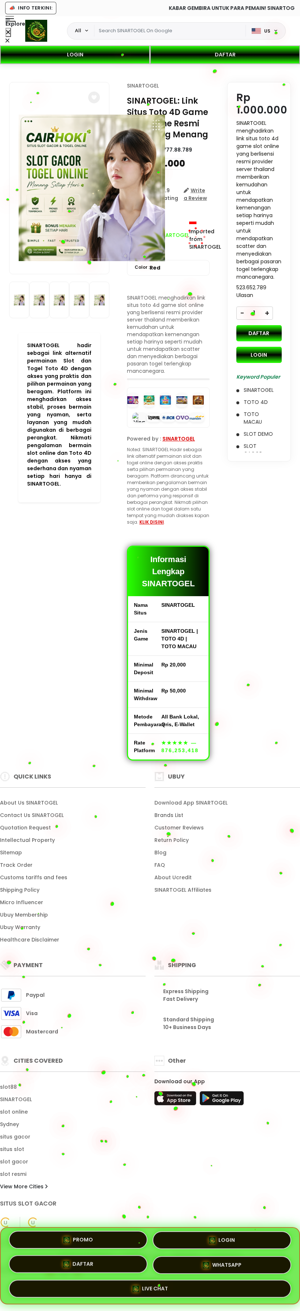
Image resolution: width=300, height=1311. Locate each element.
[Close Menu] (8, 32)
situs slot (12, 1149)
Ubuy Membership (24, 914)
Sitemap (11, 852)
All (78, 30)
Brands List (168, 815)
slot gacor (14, 1161)
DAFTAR (225, 54)
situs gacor (15, 1136)
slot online (14, 1111)
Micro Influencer (21, 902)
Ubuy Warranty (20, 927)
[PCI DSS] (5, 1222)
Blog (160, 852)
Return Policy (171, 840)
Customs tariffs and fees (33, 877)
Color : (147, 267)
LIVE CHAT (155, 1285)
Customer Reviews (179, 827)
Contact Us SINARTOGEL (32, 815)
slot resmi (13, 1174)
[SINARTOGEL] (36, 30)
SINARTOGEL (143, 85)
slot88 (8, 1087)
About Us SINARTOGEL (29, 802)
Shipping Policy (20, 890)
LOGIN (75, 54)
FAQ (159, 865)
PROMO (83, 1242)
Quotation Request (25, 827)
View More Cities (22, 1186)
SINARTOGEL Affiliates (182, 890)
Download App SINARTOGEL (191, 802)
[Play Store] (222, 1100)
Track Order (16, 865)
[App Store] (176, 1100)
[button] (94, 97)
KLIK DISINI (151, 522)
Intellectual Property (27, 840)
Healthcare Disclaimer (29, 939)
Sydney (9, 1124)
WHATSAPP (226, 1263)
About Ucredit (173, 877)
